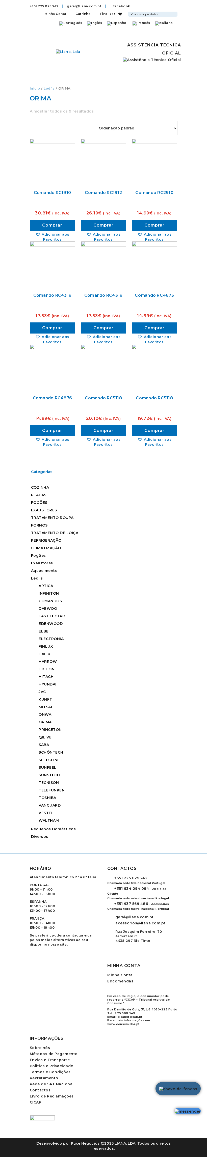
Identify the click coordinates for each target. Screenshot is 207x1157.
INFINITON (49, 593)
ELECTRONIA (51, 639)
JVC (42, 692)
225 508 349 (125, 1013)
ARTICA (46, 586)
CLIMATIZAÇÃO (46, 548)
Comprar (52, 225)
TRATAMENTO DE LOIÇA (55, 533)
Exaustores (42, 563)
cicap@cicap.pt (130, 1016)
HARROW (48, 661)
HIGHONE (48, 669)
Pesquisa (174, 13)
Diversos (39, 836)
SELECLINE (49, 760)
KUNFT (45, 699)
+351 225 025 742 (44, 6)
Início (35, 88)
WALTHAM (49, 820)
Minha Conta (55, 14)
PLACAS (38, 495)
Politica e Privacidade (51, 1066)
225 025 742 (130, 878)
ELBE (43, 631)
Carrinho (83, 14)
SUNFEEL (48, 767)
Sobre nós (40, 1047)
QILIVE (45, 737)
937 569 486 (131, 903)
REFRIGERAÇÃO (46, 540)
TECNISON (49, 782)
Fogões (38, 555)
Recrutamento (44, 1078)
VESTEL (46, 813)
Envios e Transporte (50, 1060)
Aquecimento (44, 570)
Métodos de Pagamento (54, 1054)
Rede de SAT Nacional (52, 1084)
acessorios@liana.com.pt (140, 923)
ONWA (45, 714)
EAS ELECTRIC (52, 616)
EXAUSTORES (44, 510)
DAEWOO (48, 608)
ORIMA (45, 722)
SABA (44, 744)
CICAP (36, 1102)
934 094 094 (131, 888)
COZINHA (40, 487)
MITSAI (45, 707)
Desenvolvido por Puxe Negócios (68, 1143)
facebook (121, 6)
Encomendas (120, 981)
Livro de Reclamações (52, 1096)
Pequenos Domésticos (53, 829)
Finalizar (107, 14)
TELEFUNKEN (52, 790)
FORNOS (39, 525)
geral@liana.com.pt (84, 6)
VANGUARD (50, 805)
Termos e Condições (50, 1072)
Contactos (40, 1090)
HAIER (44, 654)
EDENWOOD (51, 623)
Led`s (49, 88)
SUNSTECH (49, 775)
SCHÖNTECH (51, 752)
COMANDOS (50, 601)
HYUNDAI (48, 684)
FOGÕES (39, 502)
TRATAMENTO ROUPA (52, 517)
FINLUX (46, 646)
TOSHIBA (47, 797)
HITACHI (47, 676)
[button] (52, 237)
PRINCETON (50, 729)
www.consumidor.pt (123, 1024)
